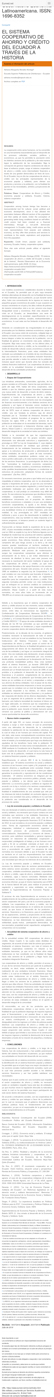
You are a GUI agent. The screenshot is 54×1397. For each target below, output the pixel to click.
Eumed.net (7, 3)
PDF (23, 81)
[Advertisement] (27, 115)
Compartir (6, 25)
